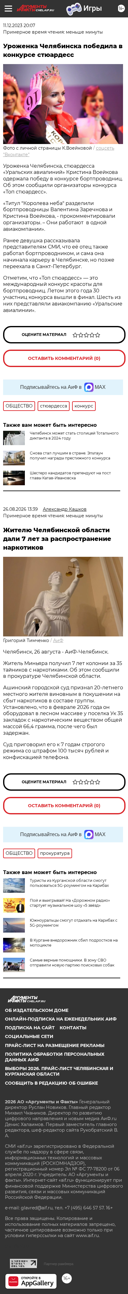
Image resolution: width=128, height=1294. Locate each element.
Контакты (73, 1028)
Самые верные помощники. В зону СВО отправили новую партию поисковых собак (72, 962)
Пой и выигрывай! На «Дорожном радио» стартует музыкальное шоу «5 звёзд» (70, 903)
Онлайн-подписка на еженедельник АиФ (61, 1019)
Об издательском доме (36, 1010)
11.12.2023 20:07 (19, 25)
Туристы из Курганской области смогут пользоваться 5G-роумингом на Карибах (69, 883)
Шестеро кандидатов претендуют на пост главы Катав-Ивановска (70, 475)
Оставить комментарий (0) (64, 358)
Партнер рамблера (58, 1264)
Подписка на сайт (30, 1028)
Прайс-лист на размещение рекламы (54, 1045)
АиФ (58, 640)
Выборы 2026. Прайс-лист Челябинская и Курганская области (59, 1071)
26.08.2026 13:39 (20, 509)
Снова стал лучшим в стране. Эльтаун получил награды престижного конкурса (70, 455)
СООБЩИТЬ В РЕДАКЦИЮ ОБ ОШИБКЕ (51, 1083)
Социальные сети (29, 1036)
